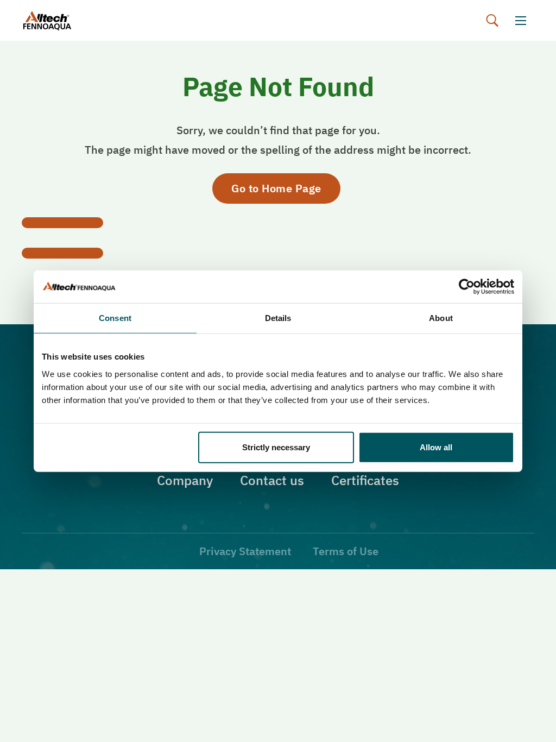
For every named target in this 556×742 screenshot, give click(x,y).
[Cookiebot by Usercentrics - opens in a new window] (466, 287)
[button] (492, 20)
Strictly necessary (276, 446)
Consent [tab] (115, 318)
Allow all (436, 446)
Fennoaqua (58, 21)
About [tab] (441, 318)
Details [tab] (278, 318)
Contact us (272, 480)
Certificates (365, 480)
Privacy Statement (245, 551)
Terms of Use (345, 551)
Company (185, 480)
